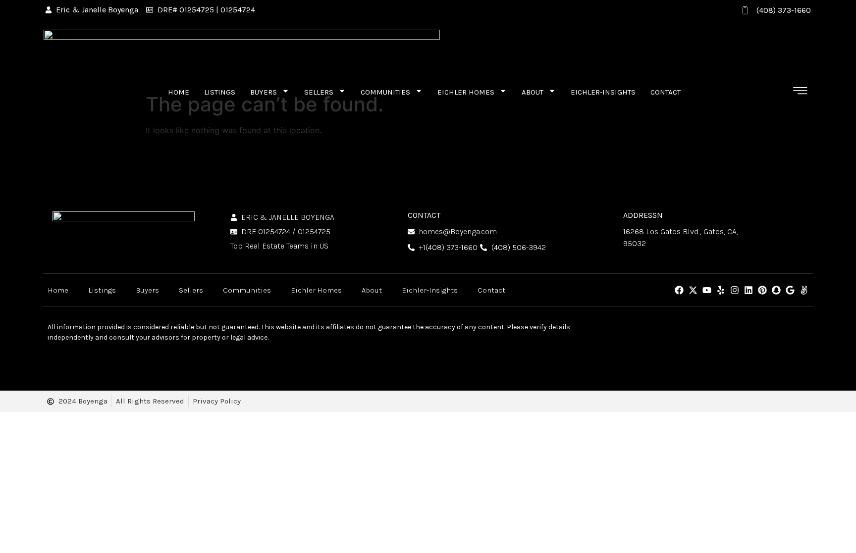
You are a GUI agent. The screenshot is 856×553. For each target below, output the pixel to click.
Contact (665, 92)
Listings (219, 92)
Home (178, 92)
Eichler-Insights (603, 92)
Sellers (318, 92)
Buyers (263, 92)
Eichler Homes (465, 92)
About (532, 92)
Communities (385, 92)
